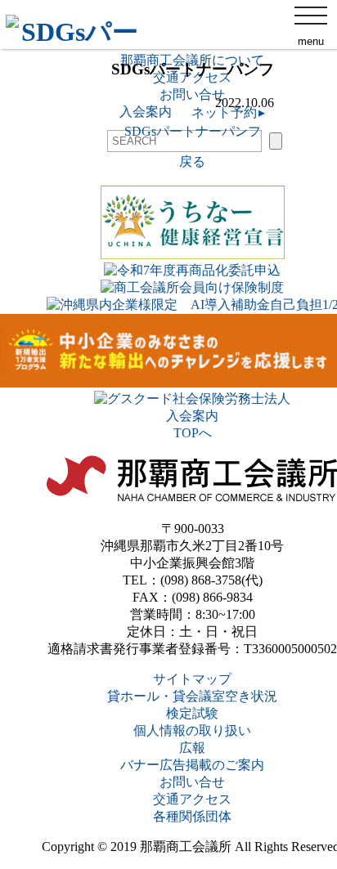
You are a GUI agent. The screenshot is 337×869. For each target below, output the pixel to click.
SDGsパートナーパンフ (192, 131)
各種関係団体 (192, 816)
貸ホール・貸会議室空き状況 (192, 696)
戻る (192, 161)
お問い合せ (192, 782)
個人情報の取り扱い (192, 730)
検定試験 (192, 713)
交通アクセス (192, 799)
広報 (192, 748)
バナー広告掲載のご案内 (192, 765)
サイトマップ (192, 679)
